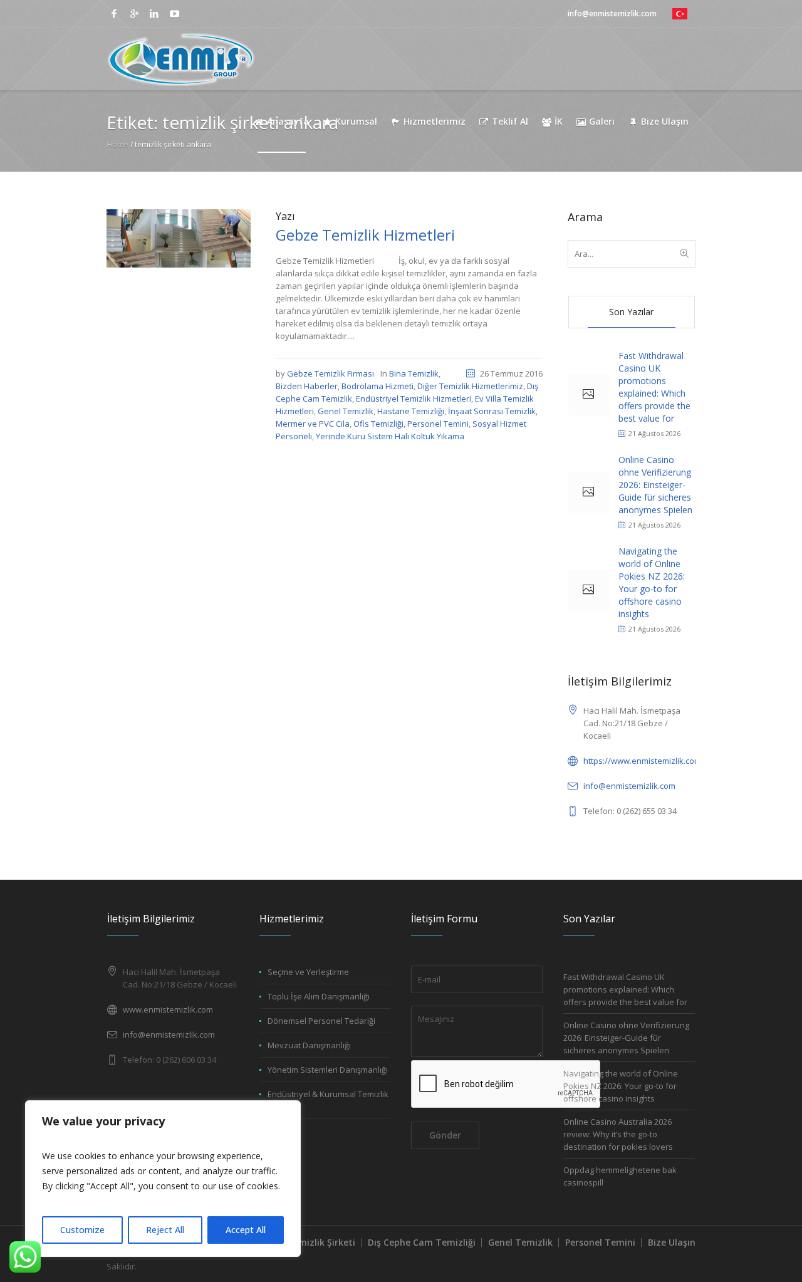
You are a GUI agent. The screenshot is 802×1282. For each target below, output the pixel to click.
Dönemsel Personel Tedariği (321, 1020)
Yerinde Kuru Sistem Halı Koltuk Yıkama (390, 436)
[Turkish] (680, 13)
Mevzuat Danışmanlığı (309, 1045)
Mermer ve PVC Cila (313, 423)
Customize (82, 1230)
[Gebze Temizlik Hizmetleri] (179, 237)
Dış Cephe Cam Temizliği (422, 1242)
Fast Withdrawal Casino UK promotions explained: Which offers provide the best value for (654, 387)
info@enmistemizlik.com (629, 785)
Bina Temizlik (414, 373)
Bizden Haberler (307, 386)
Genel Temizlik (345, 411)
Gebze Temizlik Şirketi (306, 1242)
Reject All (165, 1230)
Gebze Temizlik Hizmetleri (365, 234)
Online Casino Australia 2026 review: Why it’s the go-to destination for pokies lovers (618, 1134)
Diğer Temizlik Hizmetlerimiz (470, 386)
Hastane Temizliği (410, 411)
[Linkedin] (154, 13)
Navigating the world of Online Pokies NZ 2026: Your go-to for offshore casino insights (651, 582)
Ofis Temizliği (378, 423)
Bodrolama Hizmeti (377, 386)
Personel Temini (438, 423)
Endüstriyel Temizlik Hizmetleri (413, 398)
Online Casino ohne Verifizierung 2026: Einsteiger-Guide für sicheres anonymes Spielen (655, 485)
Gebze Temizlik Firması (330, 373)
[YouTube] (174, 13)
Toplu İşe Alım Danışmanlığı (319, 996)
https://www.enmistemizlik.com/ (643, 760)
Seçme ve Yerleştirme (308, 971)
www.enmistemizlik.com (168, 1009)
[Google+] (134, 13)
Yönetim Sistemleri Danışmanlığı (328, 1069)
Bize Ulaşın (671, 1242)
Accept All (246, 1230)
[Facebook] (114, 13)
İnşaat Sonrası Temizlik (492, 411)
